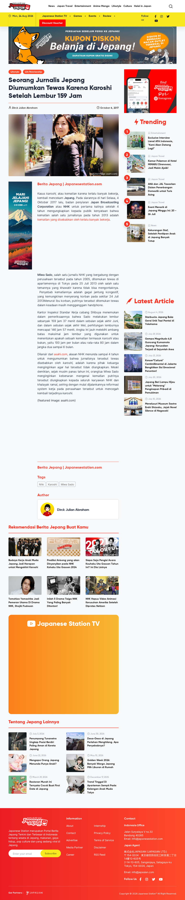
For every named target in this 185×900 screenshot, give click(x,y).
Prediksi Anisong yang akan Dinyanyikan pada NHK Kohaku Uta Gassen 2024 (63, 564)
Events (92, 16)
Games (78, 16)
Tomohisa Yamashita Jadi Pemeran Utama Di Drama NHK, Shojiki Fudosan (24, 602)
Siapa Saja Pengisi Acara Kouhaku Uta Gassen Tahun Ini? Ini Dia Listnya (102, 564)
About (69, 825)
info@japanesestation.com (147, 838)
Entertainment (83, 6)
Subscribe (51, 853)
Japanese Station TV (54, 16)
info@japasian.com (143, 872)
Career (70, 854)
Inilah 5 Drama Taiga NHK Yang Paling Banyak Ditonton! (62, 602)
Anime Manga (101, 6)
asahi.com (60, 354)
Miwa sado (67, 484)
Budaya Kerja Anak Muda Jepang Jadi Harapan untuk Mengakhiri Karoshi (23, 564)
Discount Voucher (52, 23)
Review (107, 16)
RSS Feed (99, 854)
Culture (127, 6)
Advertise (72, 840)
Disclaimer (100, 847)
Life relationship (33, 72)
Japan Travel (64, 6)
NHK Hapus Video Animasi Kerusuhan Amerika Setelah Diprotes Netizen (102, 602)
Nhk (41, 484)
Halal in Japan (142, 6)
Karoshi (52, 484)
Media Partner (74, 847)
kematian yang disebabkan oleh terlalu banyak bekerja (73, 219)
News (51, 6)
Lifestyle (116, 6)
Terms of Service (104, 840)
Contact (71, 832)
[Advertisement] (78, 432)
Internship (100, 825)
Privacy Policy (102, 832)
